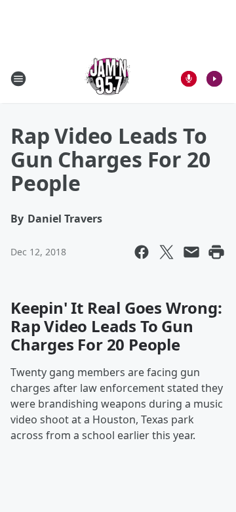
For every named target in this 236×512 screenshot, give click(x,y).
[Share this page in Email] (191, 252)
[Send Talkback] (189, 79)
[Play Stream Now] (214, 79)
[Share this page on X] (166, 252)
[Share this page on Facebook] (141, 252)
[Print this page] (216, 252)
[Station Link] (109, 78)
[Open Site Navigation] (18, 79)
